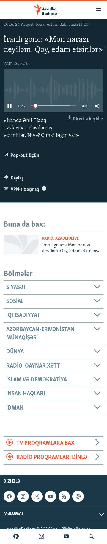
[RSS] (64, 496)
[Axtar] (91, 536)
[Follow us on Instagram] (23, 496)
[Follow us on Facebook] (9, 496)
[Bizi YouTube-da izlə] (66, 536)
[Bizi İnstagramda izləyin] (41, 536)
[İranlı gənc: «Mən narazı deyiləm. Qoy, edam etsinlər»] (21, 244)
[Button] (13, 179)
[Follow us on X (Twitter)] (37, 496)
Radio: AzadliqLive (60, 238)
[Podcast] (78, 496)
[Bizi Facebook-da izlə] (16, 536)
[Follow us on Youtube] (50, 496)
